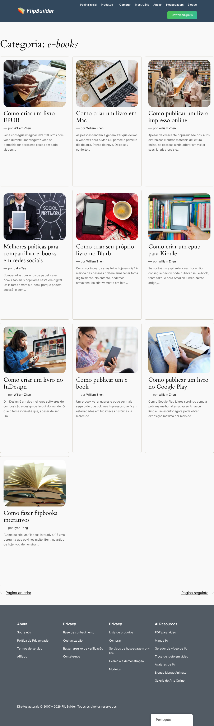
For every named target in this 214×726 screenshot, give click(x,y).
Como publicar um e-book (103, 383)
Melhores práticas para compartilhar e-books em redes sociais (31, 253)
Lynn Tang (21, 528)
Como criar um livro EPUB (29, 117)
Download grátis (182, 15)
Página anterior (15, 593)
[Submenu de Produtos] (114, 4)
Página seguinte (197, 593)
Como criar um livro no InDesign (33, 383)
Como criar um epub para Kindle (174, 250)
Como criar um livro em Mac (106, 117)
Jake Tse (20, 268)
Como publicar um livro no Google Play (178, 383)
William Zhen (22, 128)
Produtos (107, 4)
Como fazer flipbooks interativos (30, 516)
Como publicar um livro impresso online (178, 117)
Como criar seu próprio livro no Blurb (105, 250)
